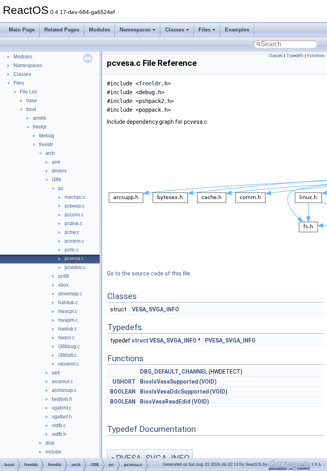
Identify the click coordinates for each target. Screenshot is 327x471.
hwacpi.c (67, 311)
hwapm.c (68, 320)
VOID (208, 381)
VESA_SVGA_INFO (155, 309)
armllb (39, 118)
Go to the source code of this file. (149, 273)
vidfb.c (59, 425)
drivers (59, 171)
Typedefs (294, 55)
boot (31, 109)
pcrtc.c (72, 250)
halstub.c (68, 302)
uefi (56, 373)
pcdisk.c (73, 223)
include (53, 452)
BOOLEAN (123, 391)
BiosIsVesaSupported (169, 381)
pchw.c (72, 232)
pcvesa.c (74, 258)
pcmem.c (74, 241)
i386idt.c (67, 355)
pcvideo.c (75, 267)
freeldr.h (153, 83)
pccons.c (74, 215)
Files (205, 30)
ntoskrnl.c (68, 364)
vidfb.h (59, 434)
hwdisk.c (67, 329)
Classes (174, 30)
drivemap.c (70, 294)
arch (50, 153)
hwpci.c (66, 337)
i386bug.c (69, 346)
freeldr (40, 127)
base (31, 100)
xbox (63, 285)
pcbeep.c (75, 206)
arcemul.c (62, 381)
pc (60, 188)
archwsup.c (64, 390)
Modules (99, 30)
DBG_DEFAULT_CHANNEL (173, 371)
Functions (316, 55)
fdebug (46, 136)
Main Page (22, 30)
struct (140, 340)
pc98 (63, 276)
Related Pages (61, 30)
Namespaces (135, 30)
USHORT (124, 381)
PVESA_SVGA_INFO (230, 340)
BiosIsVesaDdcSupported (174, 391)
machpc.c (75, 197)
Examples (237, 30)
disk (49, 443)
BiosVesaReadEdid (165, 401)
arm (56, 162)
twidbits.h (62, 399)
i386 (56, 179)
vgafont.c (61, 408)
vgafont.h (62, 417)
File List (28, 92)
